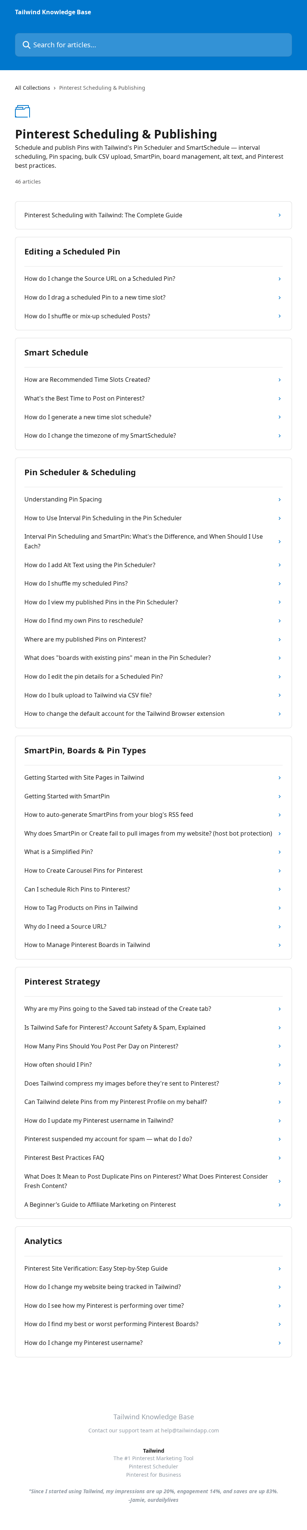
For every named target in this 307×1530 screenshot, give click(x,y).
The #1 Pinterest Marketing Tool (153, 1458)
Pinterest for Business (153, 1474)
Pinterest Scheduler (153, 1466)
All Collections (32, 87)
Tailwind (153, 1450)
